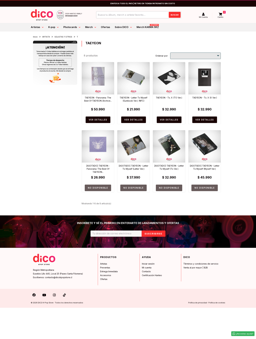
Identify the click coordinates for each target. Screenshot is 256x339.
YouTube (44, 296)
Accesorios (105, 275)
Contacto (146, 271)
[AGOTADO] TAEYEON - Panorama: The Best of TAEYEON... (98, 168)
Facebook (34, 296)
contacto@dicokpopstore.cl (58, 277)
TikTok (64, 296)
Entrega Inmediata (109, 271)
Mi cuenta (146, 267)
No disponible (98, 188)
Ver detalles (98, 119)
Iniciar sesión (148, 263)
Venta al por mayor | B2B (195, 267)
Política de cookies (216, 303)
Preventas (105, 267)
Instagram (54, 296)
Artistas (103, 263)
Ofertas (103, 279)
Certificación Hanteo (152, 275)
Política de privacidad (197, 303)
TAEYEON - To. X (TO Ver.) (169, 97)
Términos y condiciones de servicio (200, 263)
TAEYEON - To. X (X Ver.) (204, 97)
